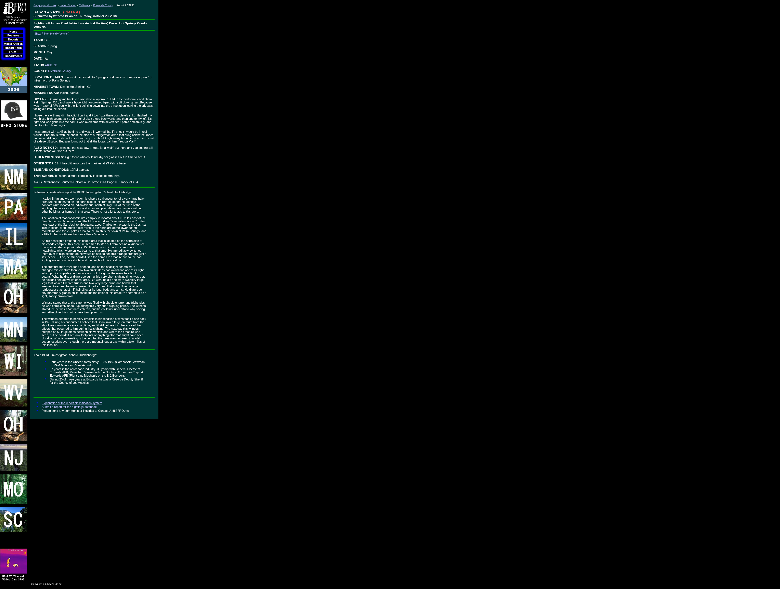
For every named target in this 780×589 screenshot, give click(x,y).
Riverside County (103, 5)
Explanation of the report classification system (72, 403)
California (84, 5)
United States (68, 5)
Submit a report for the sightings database (69, 407)
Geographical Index (45, 5)
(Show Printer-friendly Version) (51, 33)
